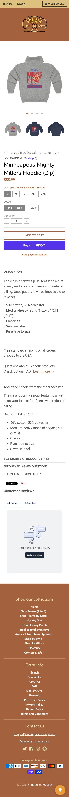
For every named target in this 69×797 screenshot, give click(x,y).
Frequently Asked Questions (25, 466)
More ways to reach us (34, 741)
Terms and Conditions (34, 713)
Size (25, 187)
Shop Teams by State (33, 615)
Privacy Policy (34, 704)
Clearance (34, 648)
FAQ (34, 686)
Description (13, 271)
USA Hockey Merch (34, 625)
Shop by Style (33, 638)
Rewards (34, 695)
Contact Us (34, 677)
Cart (56, 3)
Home (34, 606)
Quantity (9, 216)
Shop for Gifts (33, 643)
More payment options (34, 254)
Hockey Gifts (34, 620)
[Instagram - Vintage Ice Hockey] (38, 748)
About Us (34, 681)
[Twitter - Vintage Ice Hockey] (24, 748)
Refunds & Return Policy (22, 474)
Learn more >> (43, 371)
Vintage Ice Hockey (40, 784)
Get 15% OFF (34, 690)
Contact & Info (33, 652)
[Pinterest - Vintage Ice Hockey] (44, 748)
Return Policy (34, 709)
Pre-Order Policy (34, 700)
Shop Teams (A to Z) (33, 611)
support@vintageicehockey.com (34, 734)
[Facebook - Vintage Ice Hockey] (31, 748)
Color (7, 201)
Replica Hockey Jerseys (34, 629)
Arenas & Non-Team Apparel (33, 634)
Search (34, 672)
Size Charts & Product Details (28, 187)
